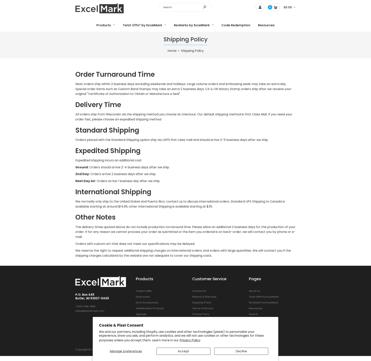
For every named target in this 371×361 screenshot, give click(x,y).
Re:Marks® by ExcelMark (263, 302)
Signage (141, 314)
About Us (254, 291)
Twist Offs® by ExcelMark (264, 297)
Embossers (143, 297)
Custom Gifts (144, 291)
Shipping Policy (201, 302)
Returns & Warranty (204, 297)
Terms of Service (202, 308)
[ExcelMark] (99, 12)
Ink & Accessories (147, 302)
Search (253, 314)
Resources (255, 308)
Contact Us (199, 291)
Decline (241, 351)
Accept (183, 351)
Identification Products (150, 308)
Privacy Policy (190, 340)
